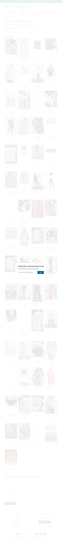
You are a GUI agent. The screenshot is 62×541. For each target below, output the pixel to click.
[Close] (45, 264)
